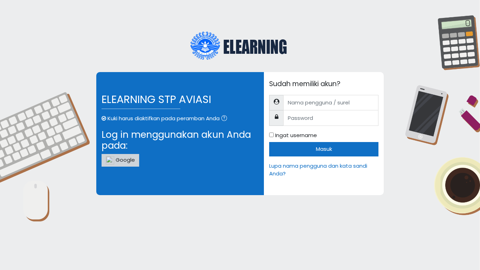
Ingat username (296, 135)
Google (124, 159)
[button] (225, 119)
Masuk (324, 149)
